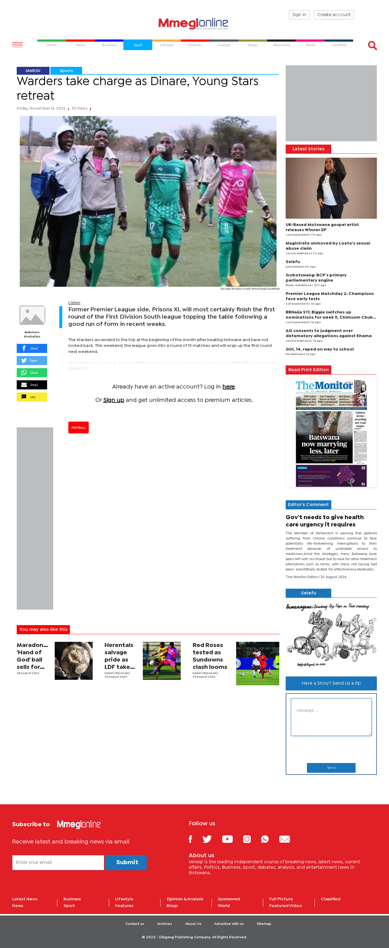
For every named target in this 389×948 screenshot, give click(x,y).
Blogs (172, 906)
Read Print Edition (308, 370)
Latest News (24, 899)
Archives (164, 924)
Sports (66, 71)
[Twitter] (211, 839)
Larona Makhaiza (298, 253)
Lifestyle (124, 899)
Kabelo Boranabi (117, 673)
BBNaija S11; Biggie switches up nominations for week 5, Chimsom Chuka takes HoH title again (330, 317)
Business (72, 899)
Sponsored (229, 899)
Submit (127, 862)
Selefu (293, 262)
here (228, 386)
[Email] (289, 839)
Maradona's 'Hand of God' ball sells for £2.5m (34, 660)
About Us (193, 924)
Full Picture (281, 899)
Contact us (135, 924)
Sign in (299, 15)
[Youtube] (232, 839)
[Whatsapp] (269, 839)
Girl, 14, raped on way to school (320, 349)
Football (78, 427)
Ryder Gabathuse (299, 285)
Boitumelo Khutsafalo (32, 334)
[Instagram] (251, 839)
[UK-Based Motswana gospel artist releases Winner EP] (331, 188)
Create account (334, 15)
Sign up (113, 400)
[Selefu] (331, 634)
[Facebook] (195, 839)
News (17, 906)
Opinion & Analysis (185, 899)
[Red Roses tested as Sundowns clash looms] (258, 663)
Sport (69, 906)
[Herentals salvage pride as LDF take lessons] (162, 661)
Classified (331, 899)
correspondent (297, 235)
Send (331, 767)
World (224, 906)
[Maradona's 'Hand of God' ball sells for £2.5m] (74, 661)
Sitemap (264, 924)
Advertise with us (229, 924)
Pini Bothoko (295, 354)
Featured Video (285, 906)
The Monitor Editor (302, 577)
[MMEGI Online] (194, 24)
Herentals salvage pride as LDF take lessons (119, 660)
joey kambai (294, 266)
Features (124, 906)
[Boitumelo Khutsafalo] (32, 315)
